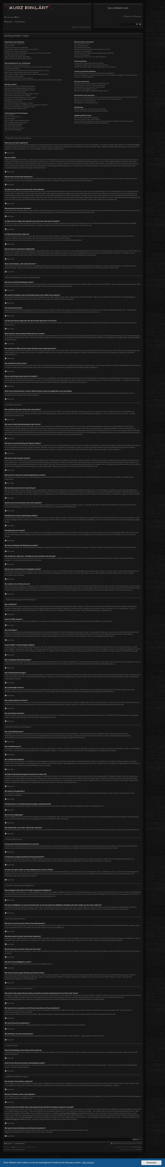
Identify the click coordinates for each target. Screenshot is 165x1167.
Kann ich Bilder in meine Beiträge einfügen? (17, 120)
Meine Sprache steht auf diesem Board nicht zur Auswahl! (21, 72)
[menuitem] (137, 16)
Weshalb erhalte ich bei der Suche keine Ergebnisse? (89, 85)
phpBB (13, 1147)
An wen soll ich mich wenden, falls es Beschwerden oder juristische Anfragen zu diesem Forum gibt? (103, 121)
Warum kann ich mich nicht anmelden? (16, 51)
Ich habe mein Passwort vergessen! (15, 55)
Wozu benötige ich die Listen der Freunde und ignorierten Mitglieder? (94, 73)
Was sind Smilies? (10, 118)
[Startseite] (28, 7)
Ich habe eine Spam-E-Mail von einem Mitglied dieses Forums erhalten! (95, 67)
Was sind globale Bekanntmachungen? (16, 122)
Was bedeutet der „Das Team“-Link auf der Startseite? (90, 56)
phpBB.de (136, 337)
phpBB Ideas (98, 1096)
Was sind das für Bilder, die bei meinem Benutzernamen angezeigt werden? (27, 74)
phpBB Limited (122, 337)
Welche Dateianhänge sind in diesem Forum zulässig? (90, 109)
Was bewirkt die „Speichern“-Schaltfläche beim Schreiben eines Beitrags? (26, 105)
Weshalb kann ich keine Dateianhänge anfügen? (19, 99)
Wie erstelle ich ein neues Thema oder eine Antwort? (20, 86)
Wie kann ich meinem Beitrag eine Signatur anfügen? (20, 90)
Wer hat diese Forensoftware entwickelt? (86, 117)
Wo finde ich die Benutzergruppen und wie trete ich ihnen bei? (92, 49)
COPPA (112, 191)
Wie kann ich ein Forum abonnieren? (85, 101)
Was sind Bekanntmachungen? (14, 124)
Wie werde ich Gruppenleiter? (83, 51)
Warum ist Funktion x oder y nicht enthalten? (87, 119)
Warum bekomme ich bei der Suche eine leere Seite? (89, 87)
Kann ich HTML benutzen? (12, 116)
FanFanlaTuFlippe (137, 1147)
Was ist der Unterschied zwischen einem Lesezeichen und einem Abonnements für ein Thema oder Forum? (105, 97)
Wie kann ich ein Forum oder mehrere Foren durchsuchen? (91, 83)
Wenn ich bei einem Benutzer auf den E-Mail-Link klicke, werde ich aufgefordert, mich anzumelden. (33, 80)
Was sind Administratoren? (82, 43)
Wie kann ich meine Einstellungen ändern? (17, 65)
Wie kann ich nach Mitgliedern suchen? (85, 89)
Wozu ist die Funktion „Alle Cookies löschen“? (18, 58)
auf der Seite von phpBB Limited (65, 1085)
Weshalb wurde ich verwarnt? (13, 101)
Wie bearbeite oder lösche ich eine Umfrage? (18, 95)
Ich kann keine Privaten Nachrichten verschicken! (89, 63)
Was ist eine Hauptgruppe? (82, 55)
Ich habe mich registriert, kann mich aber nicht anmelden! (21, 49)
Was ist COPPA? (10, 45)
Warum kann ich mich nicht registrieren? (16, 47)
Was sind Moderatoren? (81, 45)
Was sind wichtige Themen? (13, 126)
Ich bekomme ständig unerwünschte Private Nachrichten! (91, 65)
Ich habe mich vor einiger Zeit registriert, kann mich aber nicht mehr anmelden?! (28, 53)
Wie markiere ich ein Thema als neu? (15, 108)
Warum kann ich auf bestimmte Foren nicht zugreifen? (20, 97)
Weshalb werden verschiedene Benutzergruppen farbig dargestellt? (94, 53)
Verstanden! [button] (151, 1163)
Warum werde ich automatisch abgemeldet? (17, 56)
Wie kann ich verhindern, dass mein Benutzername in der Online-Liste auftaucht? (28, 67)
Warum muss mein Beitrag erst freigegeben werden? (20, 106)
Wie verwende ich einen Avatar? (14, 76)
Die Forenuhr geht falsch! (12, 68)
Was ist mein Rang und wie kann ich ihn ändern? (19, 78)
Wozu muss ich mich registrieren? (15, 43)
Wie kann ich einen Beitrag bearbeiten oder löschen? (20, 88)
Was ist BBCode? (10, 115)
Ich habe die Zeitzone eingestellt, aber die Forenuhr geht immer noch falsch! (27, 70)
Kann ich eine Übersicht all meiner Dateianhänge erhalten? (91, 111)
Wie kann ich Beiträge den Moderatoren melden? (19, 103)
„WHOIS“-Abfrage (13, 1111)
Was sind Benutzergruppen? (82, 47)
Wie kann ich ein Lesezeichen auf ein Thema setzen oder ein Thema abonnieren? (98, 99)
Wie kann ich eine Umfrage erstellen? (15, 92)
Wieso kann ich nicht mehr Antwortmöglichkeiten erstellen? (22, 93)
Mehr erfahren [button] (88, 1163)
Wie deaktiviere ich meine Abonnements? (86, 102)
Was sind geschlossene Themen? (15, 128)
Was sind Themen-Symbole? (13, 130)
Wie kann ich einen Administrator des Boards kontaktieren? (91, 123)
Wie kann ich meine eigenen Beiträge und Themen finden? (91, 91)
